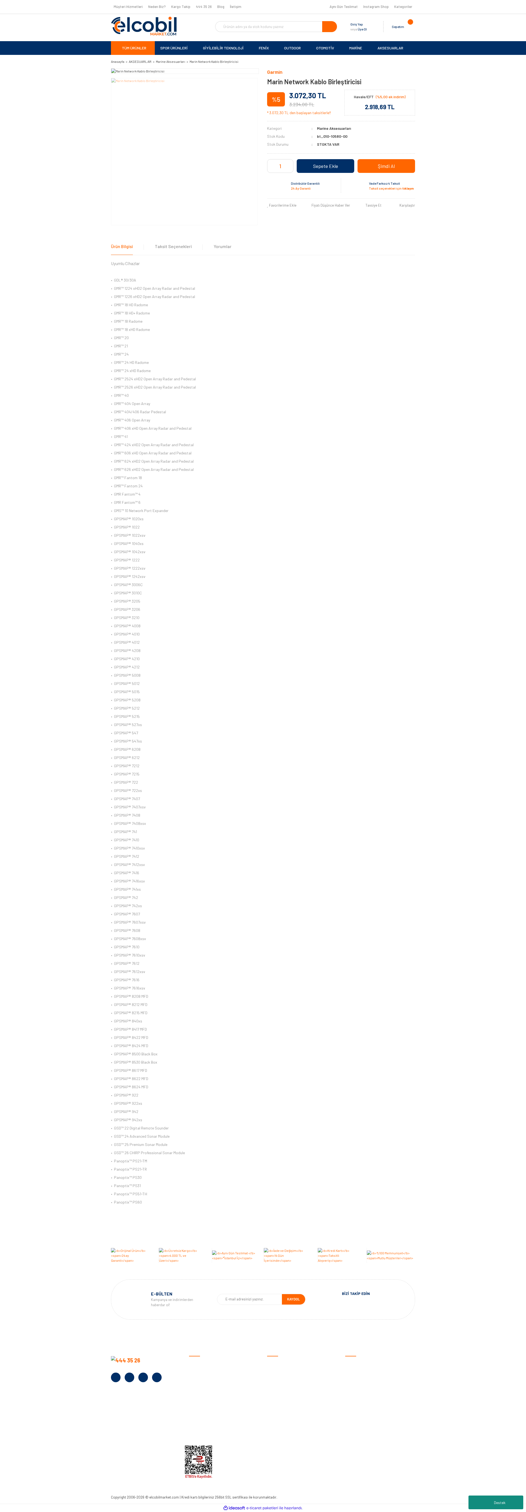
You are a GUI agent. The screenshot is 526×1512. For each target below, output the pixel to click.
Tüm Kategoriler (358, 1431)
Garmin (274, 72)
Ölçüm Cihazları (357, 1423)
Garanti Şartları (280, 1389)
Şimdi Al (386, 166)
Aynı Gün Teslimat (344, 6)
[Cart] (409, 26)
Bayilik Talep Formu (205, 1406)
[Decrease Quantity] (272, 166)
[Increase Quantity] (288, 166)
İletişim (235, 6)
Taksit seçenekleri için (391, 188)
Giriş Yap (356, 24)
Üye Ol (362, 29)
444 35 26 (204, 6)
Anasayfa (197, 1363)
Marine (350, 1397)
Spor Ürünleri (356, 1372)
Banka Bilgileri (200, 1389)
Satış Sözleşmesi (281, 1363)
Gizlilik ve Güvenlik (281, 1380)
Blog (220, 6)
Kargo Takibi (277, 1431)
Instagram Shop (376, 6)
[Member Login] (372, 26)
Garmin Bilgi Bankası (284, 1423)
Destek (499, 1502)
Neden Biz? (157, 6)
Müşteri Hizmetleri (128, 6)
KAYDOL (293, 1299)
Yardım (194, 1423)
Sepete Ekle (325, 166)
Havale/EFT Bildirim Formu (289, 1440)
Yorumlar (222, 246)
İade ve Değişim (280, 1397)
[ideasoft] (234, 1508)
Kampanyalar (200, 1397)
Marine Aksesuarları (334, 128)
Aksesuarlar (355, 1414)
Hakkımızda (198, 1372)
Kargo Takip (180, 6)
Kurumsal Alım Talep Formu (211, 1414)
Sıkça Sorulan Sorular (285, 1414)
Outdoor (352, 1389)
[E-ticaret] (262, 1508)
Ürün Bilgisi (122, 246)
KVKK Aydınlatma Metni (208, 1431)
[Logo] (144, 26)
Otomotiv (353, 1363)
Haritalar (352, 1406)
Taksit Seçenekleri (173, 246)
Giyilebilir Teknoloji (360, 1380)
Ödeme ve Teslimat (282, 1372)
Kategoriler (403, 6)
